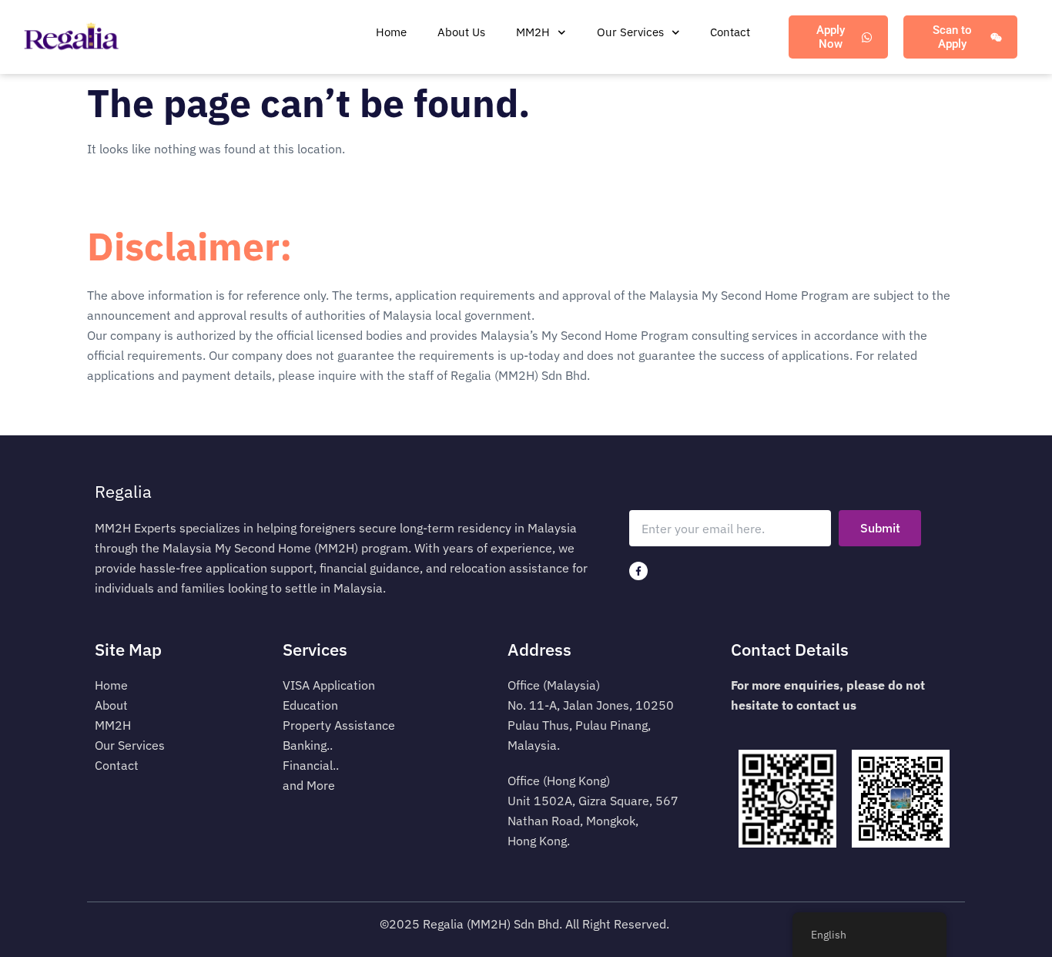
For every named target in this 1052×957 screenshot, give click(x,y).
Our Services (630, 32)
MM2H (533, 32)
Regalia (123, 491)
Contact (730, 32)
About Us (461, 32)
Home (391, 32)
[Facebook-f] (638, 571)
